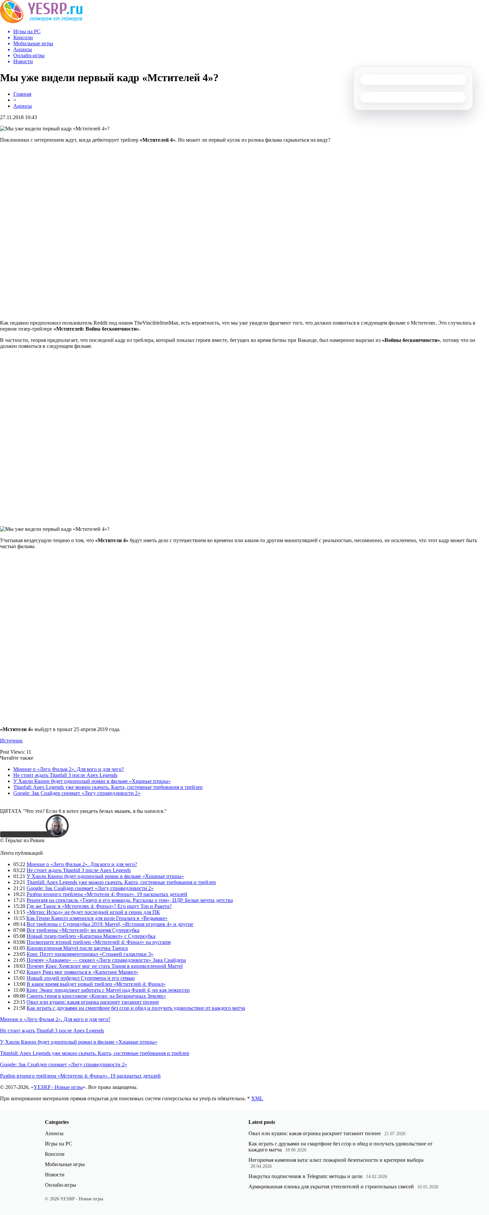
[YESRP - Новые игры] (41, 21)
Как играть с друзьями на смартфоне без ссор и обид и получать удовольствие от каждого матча (136, 1008)
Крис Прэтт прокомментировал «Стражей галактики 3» (90, 954)
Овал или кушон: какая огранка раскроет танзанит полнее (93, 1002)
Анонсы (22, 106)
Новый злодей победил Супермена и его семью (81, 978)
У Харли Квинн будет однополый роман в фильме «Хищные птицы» (92, 781)
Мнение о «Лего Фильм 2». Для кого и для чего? (68, 769)
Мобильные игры (65, 1164)
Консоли (55, 1154)
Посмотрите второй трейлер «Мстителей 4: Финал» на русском (99, 942)
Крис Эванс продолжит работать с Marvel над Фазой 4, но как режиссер (108, 990)
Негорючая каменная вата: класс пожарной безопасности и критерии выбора (335, 1160)
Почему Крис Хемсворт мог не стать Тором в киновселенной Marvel (105, 966)
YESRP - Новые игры (58, 1087)
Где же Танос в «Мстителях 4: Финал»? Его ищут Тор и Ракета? (99, 906)
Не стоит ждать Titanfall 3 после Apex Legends (65, 775)
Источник (11, 740)
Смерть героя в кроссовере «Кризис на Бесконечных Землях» (96, 996)
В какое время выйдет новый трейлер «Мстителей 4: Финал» (96, 984)
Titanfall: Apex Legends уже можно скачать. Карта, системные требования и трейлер (108, 787)
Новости (55, 1174)
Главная (22, 94)
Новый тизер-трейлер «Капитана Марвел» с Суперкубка (91, 936)
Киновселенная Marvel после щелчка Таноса (77, 948)
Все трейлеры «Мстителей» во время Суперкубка (83, 930)
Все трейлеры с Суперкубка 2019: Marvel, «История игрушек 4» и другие (110, 924)
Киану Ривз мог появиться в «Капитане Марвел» (82, 972)
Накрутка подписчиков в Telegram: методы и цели (305, 1176)
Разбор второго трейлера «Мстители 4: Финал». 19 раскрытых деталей (107, 894)
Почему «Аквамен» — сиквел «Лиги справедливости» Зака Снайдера (106, 960)
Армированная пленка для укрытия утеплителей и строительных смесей (331, 1186)
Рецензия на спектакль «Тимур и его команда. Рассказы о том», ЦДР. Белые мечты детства (130, 900)
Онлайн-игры (60, 1185)
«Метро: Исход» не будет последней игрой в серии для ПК (93, 912)
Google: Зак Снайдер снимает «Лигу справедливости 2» (76, 793)
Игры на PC (58, 1143)
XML (257, 1098)
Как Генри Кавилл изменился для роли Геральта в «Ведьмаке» (97, 918)
